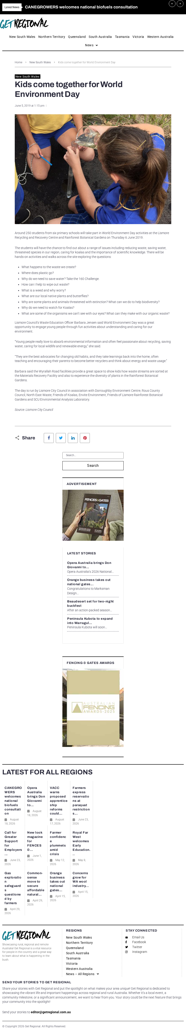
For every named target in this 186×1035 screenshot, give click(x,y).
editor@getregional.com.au (51, 1012)
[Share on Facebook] (49, 438)
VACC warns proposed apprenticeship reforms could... (59, 800)
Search (93, 465)
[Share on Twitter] (61, 438)
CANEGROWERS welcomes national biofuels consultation (13, 800)
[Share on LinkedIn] (73, 438)
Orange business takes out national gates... (57, 881)
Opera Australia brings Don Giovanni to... (36, 796)
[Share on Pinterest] (85, 438)
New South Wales (40, 62)
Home (18, 62)
